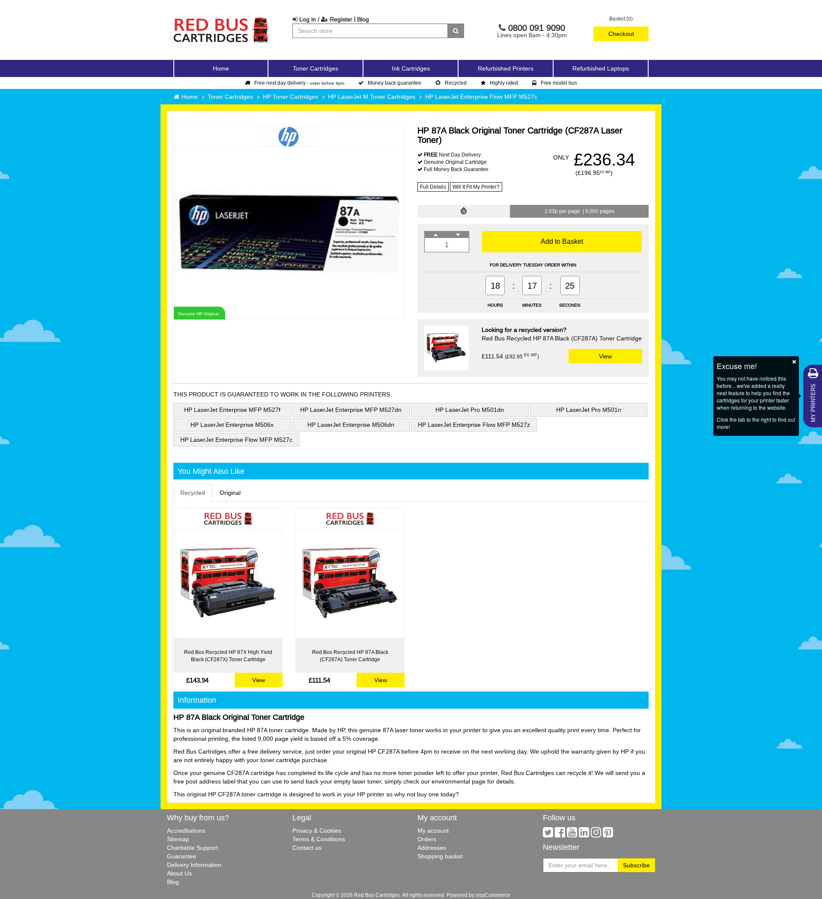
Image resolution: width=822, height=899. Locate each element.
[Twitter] (548, 834)
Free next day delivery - (299, 83)
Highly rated (504, 83)
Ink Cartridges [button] (411, 68)
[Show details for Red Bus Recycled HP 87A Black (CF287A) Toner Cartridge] (350, 583)
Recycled (456, 83)
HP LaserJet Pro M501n (588, 409)
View (605, 356)
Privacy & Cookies (316, 830)
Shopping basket (440, 856)
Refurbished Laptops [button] (600, 68)
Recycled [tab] (192, 492)
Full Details (433, 186)
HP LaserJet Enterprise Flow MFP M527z (474, 424)
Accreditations (186, 830)
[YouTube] (572, 834)
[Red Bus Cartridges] (221, 19)
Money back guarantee (394, 83)
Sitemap (178, 839)
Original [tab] (230, 492)
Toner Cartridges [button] (315, 68)
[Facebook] (560, 834)
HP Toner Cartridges (290, 96)
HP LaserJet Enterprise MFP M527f (232, 409)
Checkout (621, 33)
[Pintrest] (608, 834)
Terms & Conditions (318, 839)
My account (433, 830)
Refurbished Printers (505, 68)
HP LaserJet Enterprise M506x (232, 424)
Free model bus (559, 83)
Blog (363, 19)
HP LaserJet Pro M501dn (469, 409)
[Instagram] (596, 834)
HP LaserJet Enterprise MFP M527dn (351, 409)
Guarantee (181, 856)
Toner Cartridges (230, 96)
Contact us (307, 847)
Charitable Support (192, 847)
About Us (179, 873)
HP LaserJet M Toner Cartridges (371, 96)
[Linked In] (584, 834)
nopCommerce (493, 895)
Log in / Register (325, 19)
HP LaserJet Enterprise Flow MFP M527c (481, 96)
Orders (426, 839)
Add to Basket (562, 241)
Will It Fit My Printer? (476, 186)
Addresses (431, 847)
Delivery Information (194, 864)
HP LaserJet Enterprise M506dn (350, 424)
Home (221, 68)
